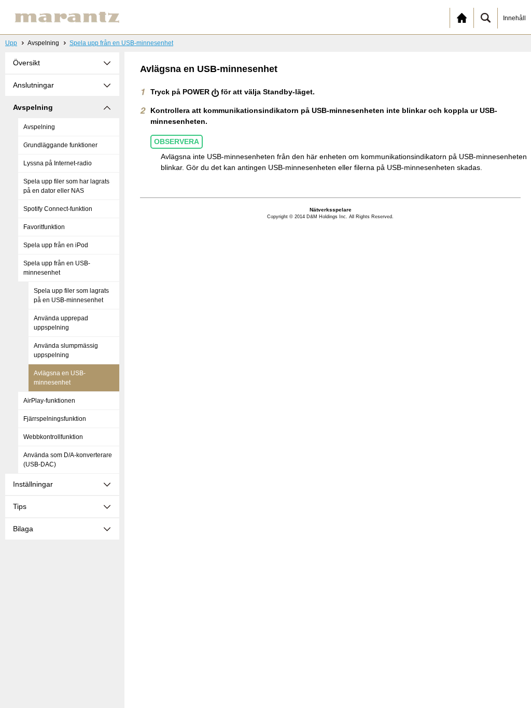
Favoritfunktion (44, 227)
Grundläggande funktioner (60, 145)
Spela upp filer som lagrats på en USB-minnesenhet (71, 295)
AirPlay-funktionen (49, 400)
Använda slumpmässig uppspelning (66, 350)
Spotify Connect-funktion (57, 209)
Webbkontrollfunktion (53, 437)
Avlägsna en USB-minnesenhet (60, 378)
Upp (11, 43)
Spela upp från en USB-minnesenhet (121, 43)
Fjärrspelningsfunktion (54, 418)
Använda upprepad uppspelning (61, 323)
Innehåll (514, 18)
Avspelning (39, 127)
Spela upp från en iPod (55, 245)
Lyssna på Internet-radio (57, 163)
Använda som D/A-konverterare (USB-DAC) (67, 459)
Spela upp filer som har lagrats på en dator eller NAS (66, 186)
